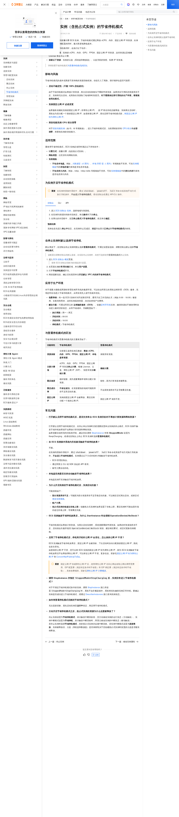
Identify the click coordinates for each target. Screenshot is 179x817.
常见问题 (78, 11)
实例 (66, 18)
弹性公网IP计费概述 (96, 570)
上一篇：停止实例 (56, 641)
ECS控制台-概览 (61, 259)
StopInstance (98, 432)
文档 (143, 4)
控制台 (156, 4)
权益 (54, 4)
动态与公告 (90, 11)
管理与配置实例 (77, 18)
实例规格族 (116, 170)
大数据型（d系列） (81, 163)
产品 (36, 4)
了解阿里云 (92, 4)
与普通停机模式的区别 (77, 65)
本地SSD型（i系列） (102, 163)
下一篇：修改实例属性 (125, 641)
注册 (162, 4)
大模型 (29, 4)
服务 (82, 4)
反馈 (97, 654)
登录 (173, 4)
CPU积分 (127, 128)
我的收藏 (132, 33)
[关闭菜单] (4, 4)
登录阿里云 (42, 45)
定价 (60, 4)
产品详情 (118, 33)
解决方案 (45, 4)
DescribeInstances (94, 594)
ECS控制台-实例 (63, 210)
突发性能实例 (59, 128)
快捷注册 (18, 45)
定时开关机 (106, 304)
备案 (149, 4)
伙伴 (76, 4)
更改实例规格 (58, 498)
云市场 (68, 4)
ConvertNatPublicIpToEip (68, 556)
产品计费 (67, 11)
